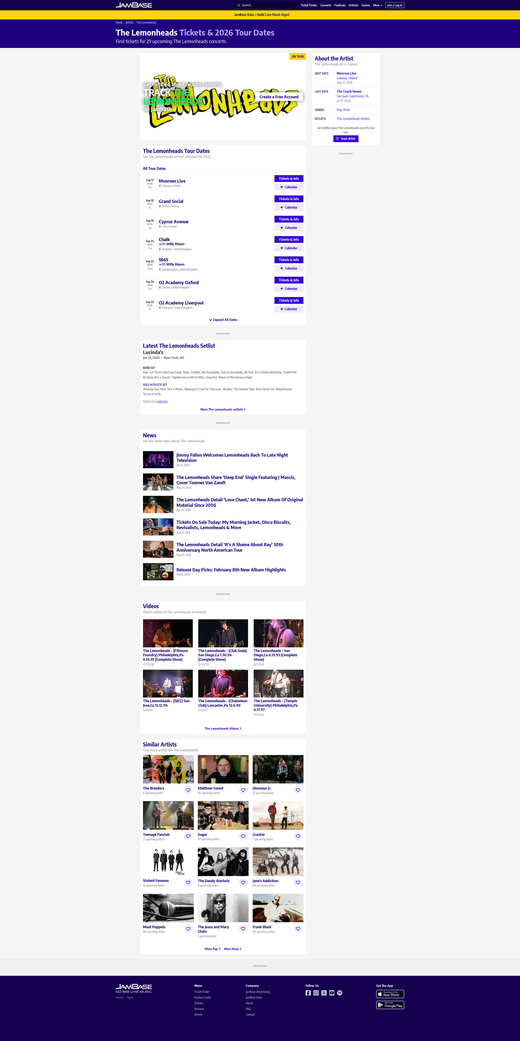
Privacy (119, 997)
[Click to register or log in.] (188, 790)
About (249, 1003)
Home (119, 22)
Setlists (320, 119)
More (376, 5)
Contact (250, 1014)
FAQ (248, 1009)
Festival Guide (202, 997)
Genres (319, 110)
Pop (339, 110)
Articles (198, 1003)
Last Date (321, 91)
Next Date (321, 73)
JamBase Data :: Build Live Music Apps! (262, 15)
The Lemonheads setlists (353, 119)
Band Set (149, 368)
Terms (130, 997)
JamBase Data (254, 997)
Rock (346, 110)
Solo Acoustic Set (155, 384)
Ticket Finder (202, 991)
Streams (199, 1009)
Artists (129, 22)
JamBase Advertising (258, 991)
